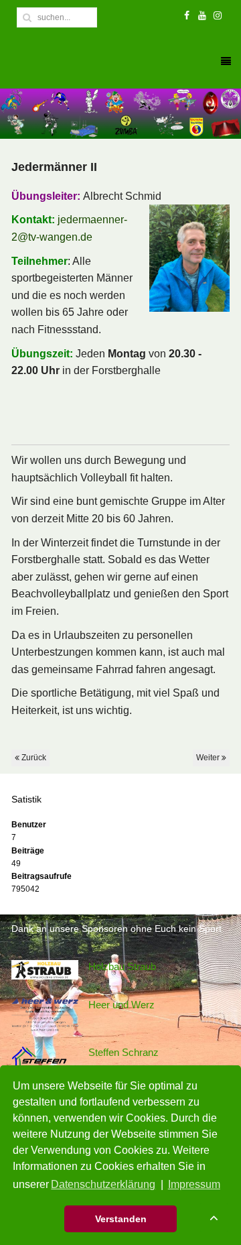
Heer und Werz (121, 1004)
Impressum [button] (194, 1184)
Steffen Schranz (123, 1052)
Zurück (32, 757)
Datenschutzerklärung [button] (103, 1184)
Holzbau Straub (122, 966)
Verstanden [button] (121, 1218)
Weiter (209, 757)
